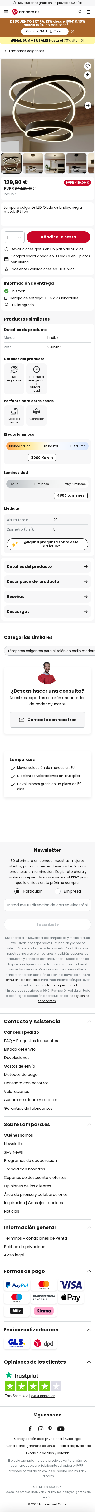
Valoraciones (16, 1091)
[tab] (47, 1065)
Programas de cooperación (30, 1160)
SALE (45, 31)
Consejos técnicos (45, 1203)
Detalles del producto (29, 566)
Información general (30, 1227)
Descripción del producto (33, 581)
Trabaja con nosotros (24, 1169)
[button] (11, 163)
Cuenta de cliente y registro (30, 1100)
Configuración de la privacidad (38, 1439)
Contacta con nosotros (26, 1083)
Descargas (18, 611)
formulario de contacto (22, 980)
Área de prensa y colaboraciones (36, 1194)
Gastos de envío (19, 1066)
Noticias (11, 1211)
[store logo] (28, 12)
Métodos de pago (21, 1074)
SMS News (13, 1152)
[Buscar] (80, 12)
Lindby (53, 337)
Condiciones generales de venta (30, 1446)
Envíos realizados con (31, 1329)
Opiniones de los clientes (27, 1186)
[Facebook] (33, 1428)
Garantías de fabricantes (28, 1108)
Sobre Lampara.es (27, 1124)
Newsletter (14, 1144)
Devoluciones (16, 1057)
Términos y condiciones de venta (35, 1238)
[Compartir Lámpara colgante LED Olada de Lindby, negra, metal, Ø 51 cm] (87, 75)
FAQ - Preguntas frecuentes (31, 1041)
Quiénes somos (18, 1135)
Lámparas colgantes (26, 51)
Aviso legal (14, 1255)
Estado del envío (20, 1049)
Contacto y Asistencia (32, 1021)
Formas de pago (24, 1271)
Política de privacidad (60, 985)
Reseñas (15, 596)
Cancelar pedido (21, 1032)
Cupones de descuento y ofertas (35, 1177)
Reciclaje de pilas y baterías (49, 1453)
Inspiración (14, 1203)
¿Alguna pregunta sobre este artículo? (51, 544)
